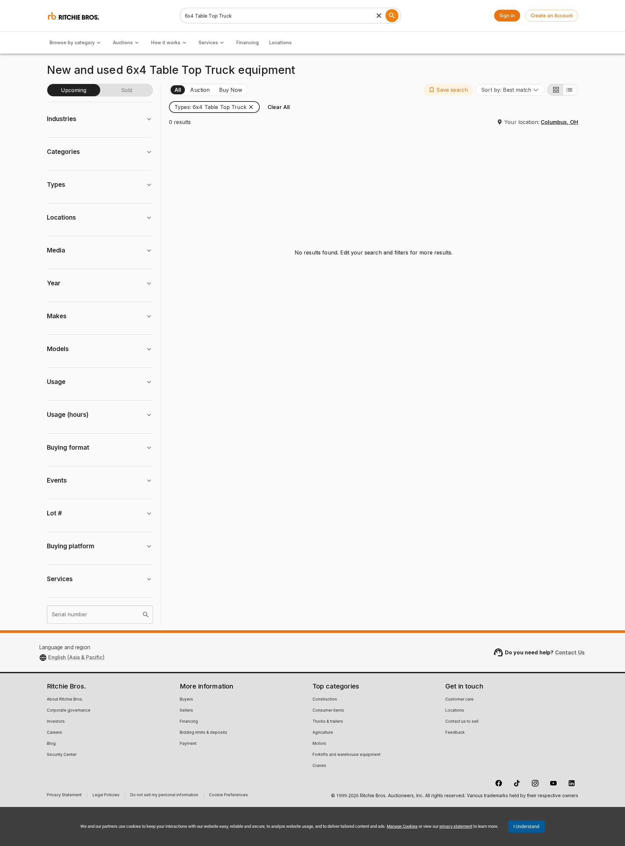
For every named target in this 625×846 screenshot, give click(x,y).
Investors (56, 722)
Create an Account (552, 15)
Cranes (319, 766)
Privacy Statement (64, 795)
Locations (280, 42)
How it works (165, 42)
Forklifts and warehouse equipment (346, 755)
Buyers (186, 700)
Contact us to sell (462, 722)
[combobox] (510, 90)
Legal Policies (105, 795)
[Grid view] (555, 90)
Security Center (61, 755)
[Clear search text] (379, 16)
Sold (126, 90)
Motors (319, 744)
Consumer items (328, 711)
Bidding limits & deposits (203, 733)
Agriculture (322, 733)
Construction (324, 700)
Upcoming (73, 90)
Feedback (455, 733)
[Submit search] (391, 15)
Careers (54, 733)
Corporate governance (68, 711)
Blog (51, 744)
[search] (145, 614)
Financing (247, 42)
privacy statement (455, 826)
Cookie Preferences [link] (228, 795)
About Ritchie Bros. (65, 700)
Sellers (186, 711)
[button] (448, 90)
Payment (188, 744)
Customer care (459, 700)
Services (208, 42)
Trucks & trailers (327, 722)
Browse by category (72, 42)
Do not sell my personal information (164, 795)
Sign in (507, 15)
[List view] (570, 90)
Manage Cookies (402, 826)
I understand (526, 826)
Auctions (123, 42)
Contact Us (570, 652)
